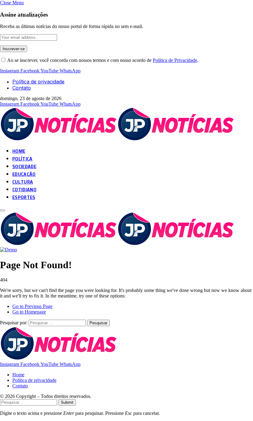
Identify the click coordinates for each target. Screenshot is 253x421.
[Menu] (2, 210)
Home (18, 374)
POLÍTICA (22, 159)
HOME (18, 151)
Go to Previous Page (32, 306)
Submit (67, 402)
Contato (21, 88)
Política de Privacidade (175, 60)
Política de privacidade (38, 82)
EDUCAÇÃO (24, 174)
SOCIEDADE (24, 166)
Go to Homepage (29, 311)
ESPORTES (23, 197)
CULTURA (22, 182)
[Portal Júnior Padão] (118, 139)
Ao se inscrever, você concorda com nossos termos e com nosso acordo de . (102, 60)
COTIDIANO (24, 189)
